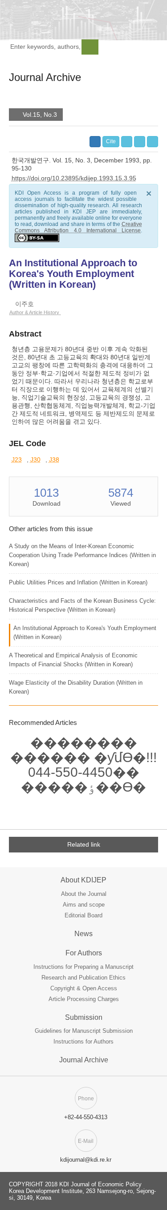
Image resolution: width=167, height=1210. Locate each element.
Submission (83, 1017)
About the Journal (83, 893)
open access (155, 18)
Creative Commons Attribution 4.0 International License (78, 227)
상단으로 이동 (158, 1150)
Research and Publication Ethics (83, 977)
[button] (126, 141)
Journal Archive (83, 1060)
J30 (35, 459)
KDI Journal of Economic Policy (69, 19)
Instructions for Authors (83, 1041)
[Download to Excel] (139, 141)
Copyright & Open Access (83, 988)
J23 (17, 459)
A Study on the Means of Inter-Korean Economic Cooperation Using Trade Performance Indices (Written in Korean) (82, 555)
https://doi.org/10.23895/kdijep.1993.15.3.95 (74, 178)
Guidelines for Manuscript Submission (84, 1030)
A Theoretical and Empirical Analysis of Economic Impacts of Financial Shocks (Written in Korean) (73, 660)
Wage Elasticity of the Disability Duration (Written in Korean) (76, 687)
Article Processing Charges (84, 999)
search (89, 47)
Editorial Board (83, 915)
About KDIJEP (83, 880)
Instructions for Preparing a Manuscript (83, 966)
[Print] (152, 141)
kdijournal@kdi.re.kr (85, 1159)
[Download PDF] (95, 141)
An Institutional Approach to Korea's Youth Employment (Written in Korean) (84, 632)
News (83, 933)
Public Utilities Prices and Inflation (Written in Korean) (78, 582)
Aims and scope (84, 904)
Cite (111, 141)
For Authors (83, 953)
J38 (54, 459)
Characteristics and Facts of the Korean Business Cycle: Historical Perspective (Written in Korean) (82, 605)
